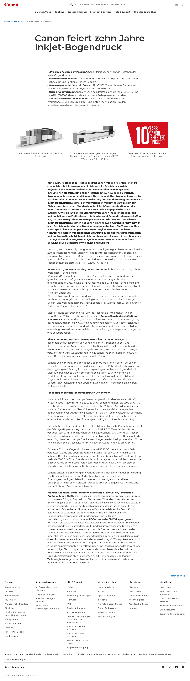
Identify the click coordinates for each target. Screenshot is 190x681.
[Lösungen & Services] (112, 12)
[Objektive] (65, 12)
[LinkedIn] (176, 667)
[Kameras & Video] (52, 12)
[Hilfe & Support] (131, 12)
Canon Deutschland (14, 667)
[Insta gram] (170, 667)
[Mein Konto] (176, 5)
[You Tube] (183, 667)
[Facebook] (163, 667)
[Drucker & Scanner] (88, 12)
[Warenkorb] (183, 5)
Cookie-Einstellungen (15, 659)
